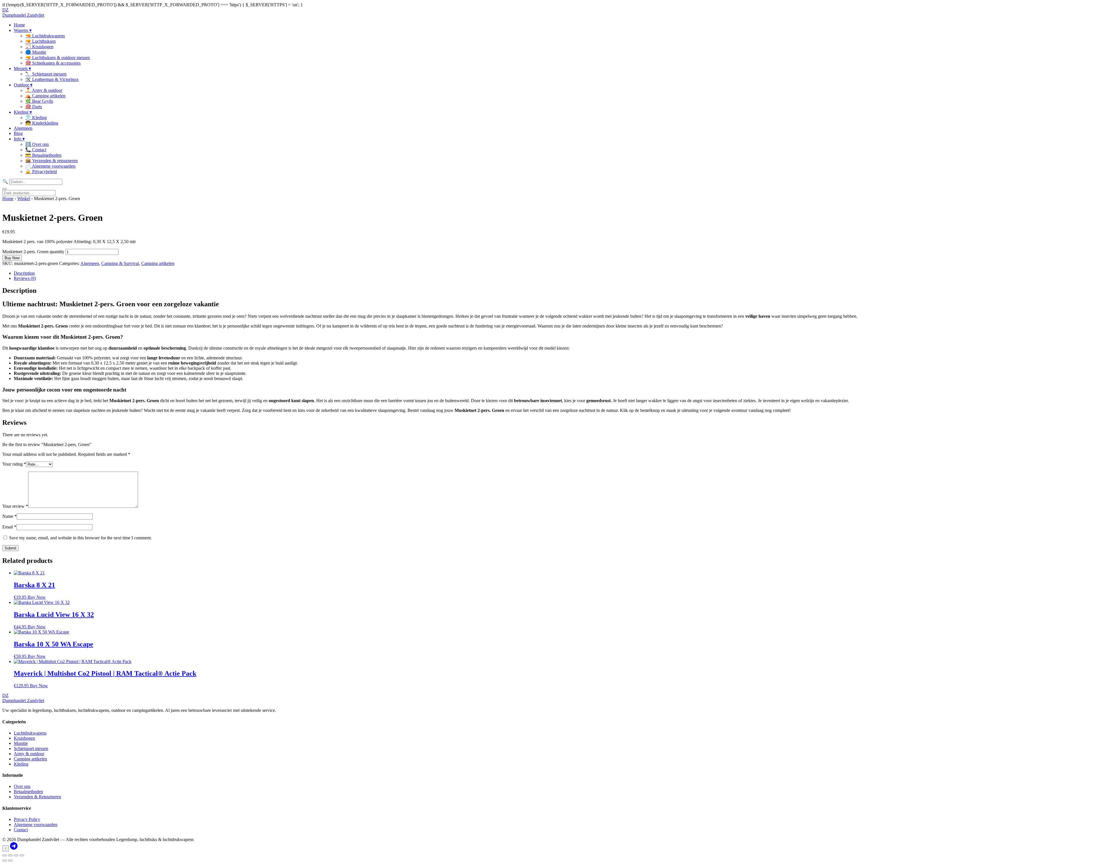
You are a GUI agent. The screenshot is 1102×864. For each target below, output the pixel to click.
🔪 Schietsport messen (46, 73)
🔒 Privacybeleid (41, 171)
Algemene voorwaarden (35, 824)
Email (9, 526)
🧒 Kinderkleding (41, 123)
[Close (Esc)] (22, 855)
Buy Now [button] (37, 597)
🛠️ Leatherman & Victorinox (52, 79)
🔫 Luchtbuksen (40, 41)
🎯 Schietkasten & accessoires (53, 63)
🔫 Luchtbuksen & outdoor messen (57, 57)
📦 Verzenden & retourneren (51, 160)
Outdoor (23, 84)
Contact (21, 829)
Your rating (14, 464)
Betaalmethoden (28, 791)
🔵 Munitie (35, 52)
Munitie (21, 743)
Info (19, 138)
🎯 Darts (33, 106)
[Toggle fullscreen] (10, 855)
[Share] (16, 855)
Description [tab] (24, 273)
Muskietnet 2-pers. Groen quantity (33, 251)
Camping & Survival (120, 263)
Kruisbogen (24, 738)
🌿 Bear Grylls (39, 101)
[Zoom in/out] (4, 855)
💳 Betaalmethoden (43, 155)
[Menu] (4, 189)
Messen (22, 68)
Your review (15, 506)
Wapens (23, 30)
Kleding (23, 112)
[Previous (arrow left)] (4, 860)
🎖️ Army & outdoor (43, 90)
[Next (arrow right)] (10, 860)
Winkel (23, 198)
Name (9, 516)
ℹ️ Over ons (37, 144)
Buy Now (12, 258)
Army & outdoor (29, 753)
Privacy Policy (27, 819)
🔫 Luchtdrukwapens (45, 35)
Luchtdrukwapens (30, 733)
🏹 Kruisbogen (39, 46)
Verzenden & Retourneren (37, 796)
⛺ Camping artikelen (45, 95)
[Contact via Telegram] (14, 848)
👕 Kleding (36, 117)
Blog (18, 133)
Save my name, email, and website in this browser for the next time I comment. (80, 537)
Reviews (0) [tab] (25, 278)
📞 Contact (35, 149)
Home (19, 24)
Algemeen (23, 128)
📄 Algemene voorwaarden (50, 166)
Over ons (22, 786)
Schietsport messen (31, 748)
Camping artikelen (157, 263)
